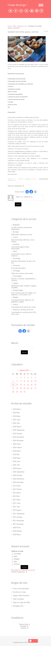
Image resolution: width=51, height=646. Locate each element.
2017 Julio (16, 507)
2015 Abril (16, 413)
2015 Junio (16, 420)
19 (31, 384)
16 (21, 384)
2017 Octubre (17, 517)
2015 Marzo (17, 409)
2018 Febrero (17, 531)
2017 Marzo (17, 493)
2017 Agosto (17, 510)
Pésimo (16, 564)
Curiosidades (17, 276)
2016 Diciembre (18, 482)
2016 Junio (16, 461)
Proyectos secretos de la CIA (23, 310)
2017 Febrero (17, 489)
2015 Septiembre (18, 430)
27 (35, 388)
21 (13, 388)
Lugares (15, 283)
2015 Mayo (16, 416)
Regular (16, 559)
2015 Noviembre (18, 437)
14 (25, 26)
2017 (14, 26)
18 (28, 384)
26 (31, 388)
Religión (15, 297)
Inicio (9, 26)
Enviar (18, 204)
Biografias (16, 225)
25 (28, 388)
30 (21, 391)
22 (17, 388)
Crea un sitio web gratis (21, 588)
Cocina (14, 179)
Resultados (15, 570)
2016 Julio (16, 465)
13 (35, 381)
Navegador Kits (18, 606)
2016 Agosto (17, 468)
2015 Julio (16, 423)
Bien (15, 556)
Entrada (41, 11)
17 (24, 384)
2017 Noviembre (18, 521)
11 (28, 381)
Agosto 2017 (24, 370)
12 (31, 381)
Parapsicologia (18, 290)
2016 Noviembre (18, 479)
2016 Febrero (17, 447)
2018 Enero (17, 527)
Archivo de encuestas (27, 570)
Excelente (17, 554)
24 (24, 388)
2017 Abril (16, 496)
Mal (15, 561)
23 (21, 388)
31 (24, 391)
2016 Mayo (16, 458)
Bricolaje (16, 232)
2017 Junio (16, 503)
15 (17, 384)
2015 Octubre (17, 433)
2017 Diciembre (18, 524)
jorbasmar (34, 179)
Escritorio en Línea (19, 592)
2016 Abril (16, 454)
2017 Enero (17, 486)
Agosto (20, 26)
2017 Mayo (16, 500)
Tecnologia (16, 258)
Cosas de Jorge (17, 5)
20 (35, 384)
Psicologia (16, 271)
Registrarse (37, 11)
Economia (16, 265)
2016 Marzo (17, 451)
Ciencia (15, 304)
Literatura (16, 244)
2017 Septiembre (18, 514)
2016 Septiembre (18, 472)
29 (17, 391)
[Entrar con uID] (27, 192)
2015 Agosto (17, 427)
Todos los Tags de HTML (21, 602)
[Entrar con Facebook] (31, 192)
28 (13, 391)
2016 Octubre (17, 475)
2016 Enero (17, 444)
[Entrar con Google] (35, 192)
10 (24, 381)
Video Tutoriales (18, 599)
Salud (15, 251)
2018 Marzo (17, 534)
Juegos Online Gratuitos (21, 595)
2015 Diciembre (18, 440)
